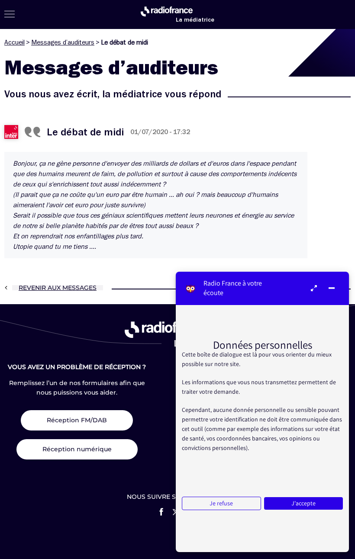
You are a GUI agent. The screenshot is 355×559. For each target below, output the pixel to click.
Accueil (14, 42)
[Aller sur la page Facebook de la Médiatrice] (161, 512)
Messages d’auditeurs (62, 42)
